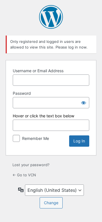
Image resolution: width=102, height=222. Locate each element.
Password (22, 93)
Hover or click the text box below (43, 115)
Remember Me (35, 138)
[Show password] (83, 102)
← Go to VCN (24, 175)
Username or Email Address (38, 70)
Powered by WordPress (51, 17)
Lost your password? (31, 164)
